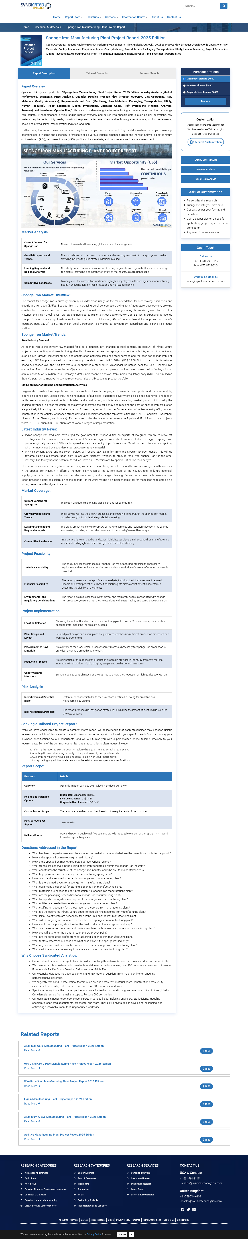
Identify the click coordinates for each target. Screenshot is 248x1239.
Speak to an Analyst (206, 178)
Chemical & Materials (35, 1194)
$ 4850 (206, 1051)
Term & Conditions (152, 1220)
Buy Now (205, 101)
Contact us (174, 17)
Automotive (30, 1184)
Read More (31, 1050)
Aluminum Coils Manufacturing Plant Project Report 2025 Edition (64, 1046)
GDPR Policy (183, 1220)
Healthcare (83, 1184)
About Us (63, 1220)
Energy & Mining (86, 1173)
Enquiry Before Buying (205, 159)
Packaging (83, 1189)
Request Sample (149, 73)
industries (93, 17)
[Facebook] (182, 1209)
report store (72, 17)
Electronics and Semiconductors (40, 1206)
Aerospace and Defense (36, 1173)
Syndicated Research (141, 1184)
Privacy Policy (123, 1220)
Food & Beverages (87, 1178)
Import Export (137, 1189)
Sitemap (137, 1220)
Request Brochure (205, 169)
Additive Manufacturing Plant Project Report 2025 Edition (59, 1134)
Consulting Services (140, 1173)
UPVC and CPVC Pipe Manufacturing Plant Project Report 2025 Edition (67, 1063)
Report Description (44, 73)
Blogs (111, 1220)
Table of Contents (97, 73)
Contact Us (169, 1220)
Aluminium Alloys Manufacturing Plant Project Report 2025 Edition (65, 1116)
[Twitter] (188, 1209)
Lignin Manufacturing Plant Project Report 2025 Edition (58, 1099)
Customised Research (141, 1178)
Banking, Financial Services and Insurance (45, 1189)
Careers (84, 1220)
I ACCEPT (122, 1234)
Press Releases (98, 1220)
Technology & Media (88, 1200)
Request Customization (208, 142)
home (57, 17)
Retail (81, 1194)
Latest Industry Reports (142, 1194)
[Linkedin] (194, 1209)
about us (157, 17)
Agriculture (30, 1178)
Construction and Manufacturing (40, 1200)
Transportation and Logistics (92, 1206)
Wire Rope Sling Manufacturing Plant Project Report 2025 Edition (63, 1081)
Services (110, 17)
